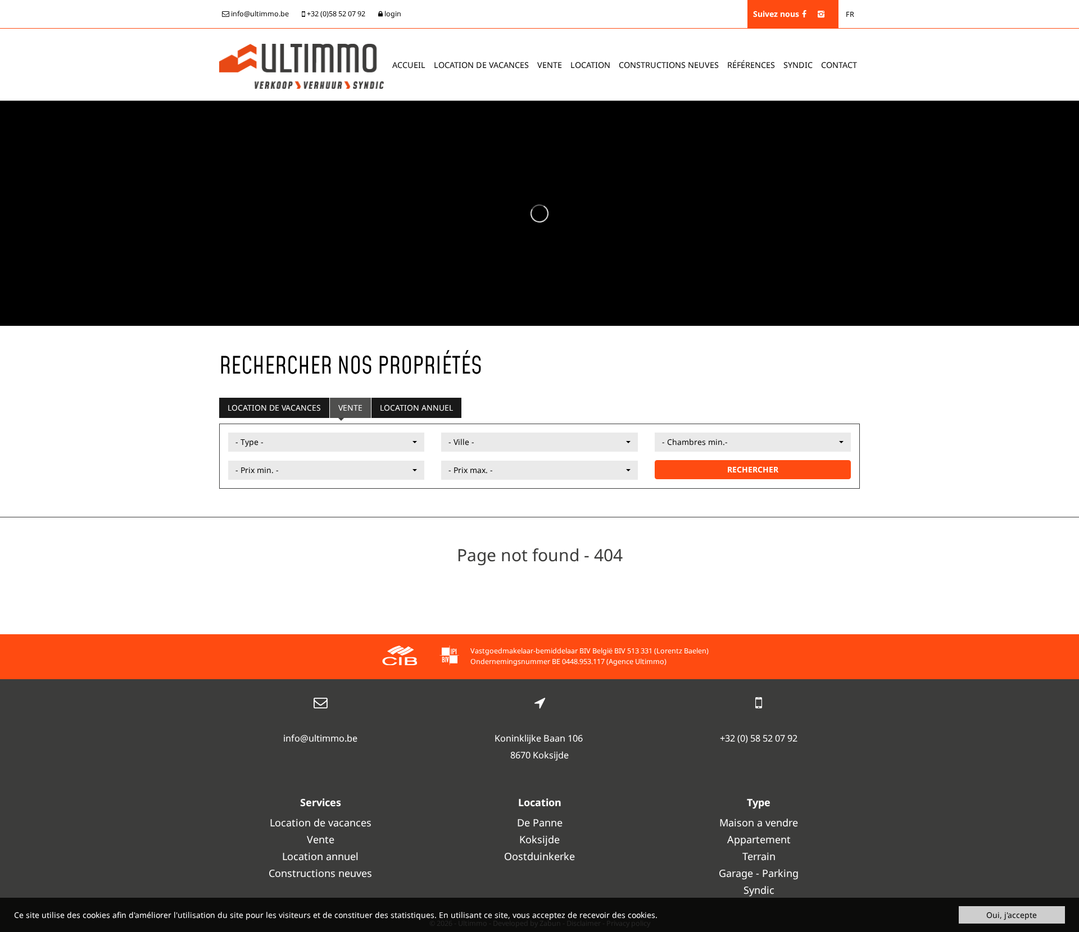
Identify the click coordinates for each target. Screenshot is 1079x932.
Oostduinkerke (539, 856)
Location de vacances (274, 407)
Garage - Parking (759, 873)
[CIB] (399, 657)
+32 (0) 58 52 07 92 (758, 738)
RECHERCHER (752, 469)
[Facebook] (804, 14)
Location (590, 65)
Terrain (759, 856)
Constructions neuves (669, 65)
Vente (549, 65)
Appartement (759, 839)
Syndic (798, 65)
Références (751, 65)
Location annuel (416, 407)
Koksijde (539, 839)
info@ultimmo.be (320, 738)
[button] (326, 442)
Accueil (408, 65)
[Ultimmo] (301, 65)
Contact (839, 65)
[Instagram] (821, 14)
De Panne (540, 822)
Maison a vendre (758, 822)
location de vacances (481, 65)
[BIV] (449, 657)
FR (850, 14)
